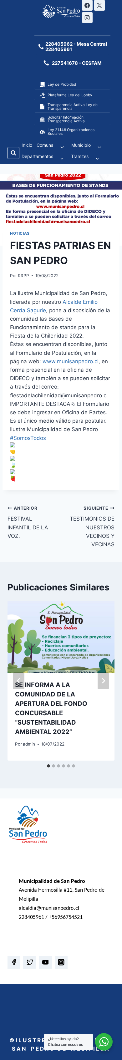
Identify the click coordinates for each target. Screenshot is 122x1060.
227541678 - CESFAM (77, 63)
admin (29, 744)
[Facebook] (87, 5)
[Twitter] (29, 962)
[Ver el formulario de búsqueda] (13, 153)
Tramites (80, 156)
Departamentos (37, 156)
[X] (99, 5)
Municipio (81, 145)
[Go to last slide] (18, 680)
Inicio (27, 145)
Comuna (45, 145)
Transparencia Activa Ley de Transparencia (73, 106)
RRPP (23, 275)
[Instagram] (87, 17)
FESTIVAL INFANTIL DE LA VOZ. (28, 522)
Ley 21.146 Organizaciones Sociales (71, 131)
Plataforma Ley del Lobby (70, 95)
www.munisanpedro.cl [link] (71, 361)
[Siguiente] (103, 680)
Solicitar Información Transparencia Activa (66, 119)
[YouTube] (45, 962)
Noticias (20, 233)
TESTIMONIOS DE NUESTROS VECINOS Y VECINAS (92, 527)
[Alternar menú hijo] (62, 147)
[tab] (48, 765)
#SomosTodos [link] (28, 438)
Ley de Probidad (62, 84)
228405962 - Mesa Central (76, 44)
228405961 (58, 49)
